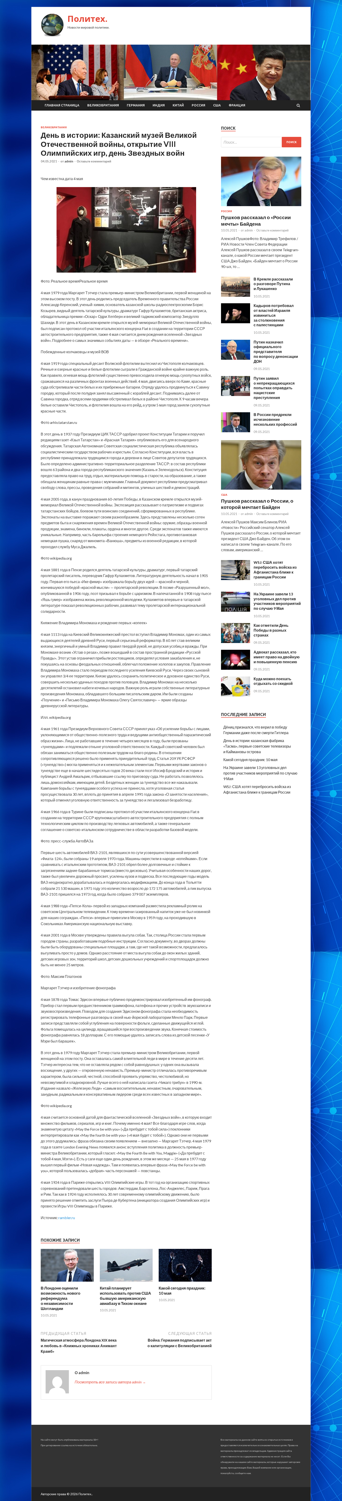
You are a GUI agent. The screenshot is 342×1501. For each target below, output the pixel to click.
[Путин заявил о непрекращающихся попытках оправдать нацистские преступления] (235, 394)
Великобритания (103, 105)
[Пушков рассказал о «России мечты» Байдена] (261, 207)
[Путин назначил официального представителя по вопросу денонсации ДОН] (235, 358)
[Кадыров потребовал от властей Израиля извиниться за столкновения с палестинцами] (235, 322)
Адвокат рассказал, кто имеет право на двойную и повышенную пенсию (277, 657)
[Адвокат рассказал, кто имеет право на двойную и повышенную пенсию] (235, 668)
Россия (198, 105)
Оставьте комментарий (94, 161)
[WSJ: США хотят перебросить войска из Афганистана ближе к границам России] (235, 578)
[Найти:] (261, 142)
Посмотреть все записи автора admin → (110, 1382)
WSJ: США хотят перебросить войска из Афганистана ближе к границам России (275, 569)
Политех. (87, 18)
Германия (136, 105)
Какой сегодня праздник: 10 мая (250, 759)
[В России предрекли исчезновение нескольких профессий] (235, 431)
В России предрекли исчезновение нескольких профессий (275, 419)
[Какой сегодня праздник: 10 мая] (185, 1282)
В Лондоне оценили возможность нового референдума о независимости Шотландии (60, 1298)
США (217, 105)
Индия (159, 105)
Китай (178, 105)
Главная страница (62, 105)
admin (68, 161)
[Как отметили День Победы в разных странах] (235, 641)
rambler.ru (66, 1217)
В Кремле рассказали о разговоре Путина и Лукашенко (273, 284)
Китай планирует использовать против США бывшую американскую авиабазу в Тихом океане (125, 1296)
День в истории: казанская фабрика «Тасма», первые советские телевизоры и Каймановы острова (257, 746)
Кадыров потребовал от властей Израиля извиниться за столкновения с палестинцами (274, 315)
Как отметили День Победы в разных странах (271, 630)
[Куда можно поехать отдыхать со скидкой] (235, 695)
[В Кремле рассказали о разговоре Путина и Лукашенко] (235, 295)
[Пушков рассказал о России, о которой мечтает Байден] (261, 490)
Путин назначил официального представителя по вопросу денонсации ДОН (276, 351)
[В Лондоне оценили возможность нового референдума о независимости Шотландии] (67, 1282)
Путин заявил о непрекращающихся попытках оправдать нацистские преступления (274, 388)
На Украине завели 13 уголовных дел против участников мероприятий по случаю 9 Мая (277, 601)
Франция (237, 105)
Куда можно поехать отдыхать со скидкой (273, 681)
